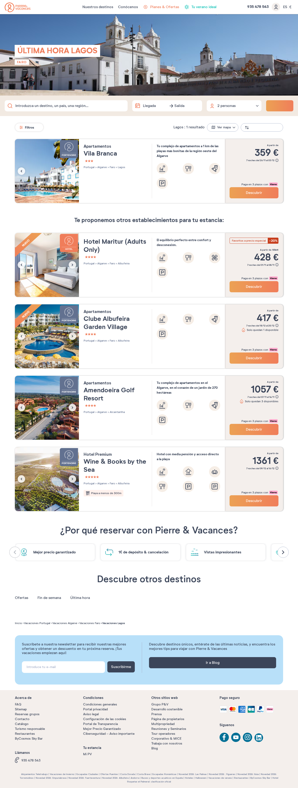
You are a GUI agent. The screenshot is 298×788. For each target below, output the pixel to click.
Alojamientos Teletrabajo (34, 774)
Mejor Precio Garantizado (102, 729)
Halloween (200, 777)
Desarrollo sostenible (167, 709)
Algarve (102, 167)
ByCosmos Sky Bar (29, 739)
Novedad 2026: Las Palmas (193, 774)
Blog (154, 748)
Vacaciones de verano (220, 777)
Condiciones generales (100, 704)
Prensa (156, 714)
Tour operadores (163, 734)
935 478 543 (31, 760)
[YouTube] (235, 737)
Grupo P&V (159, 704)
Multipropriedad (163, 724)
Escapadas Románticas (164, 774)
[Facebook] (224, 737)
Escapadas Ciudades (87, 774)
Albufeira (123, 263)
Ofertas (21, 597)
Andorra (135, 777)
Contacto (22, 719)
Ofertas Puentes (109, 774)
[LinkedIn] (259, 738)
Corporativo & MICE (166, 739)
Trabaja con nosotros (166, 743)
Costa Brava (143, 774)
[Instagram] (247, 737)
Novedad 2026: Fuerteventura (84, 777)
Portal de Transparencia (100, 724)
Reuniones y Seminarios (168, 729)
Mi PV (87, 754)
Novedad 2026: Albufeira (115, 777)
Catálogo (21, 724)
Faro (22, 62)
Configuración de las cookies (104, 719)
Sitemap (21, 709)
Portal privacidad (95, 709)
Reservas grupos (27, 714)
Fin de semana (49, 597)
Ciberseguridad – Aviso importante (109, 734)
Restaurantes (25, 734)
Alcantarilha (117, 412)
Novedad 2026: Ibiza (248, 774)
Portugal (89, 167)
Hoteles (189, 777)
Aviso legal (91, 714)
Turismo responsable (30, 729)
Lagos (121, 167)
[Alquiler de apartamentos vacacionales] (17, 7)
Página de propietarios (167, 719)
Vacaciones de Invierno (62, 774)
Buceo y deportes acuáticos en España (162, 777)
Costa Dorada (127, 774)
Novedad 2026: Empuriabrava (51, 777)
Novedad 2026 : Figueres (222, 774)
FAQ (18, 704)
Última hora (80, 597)
